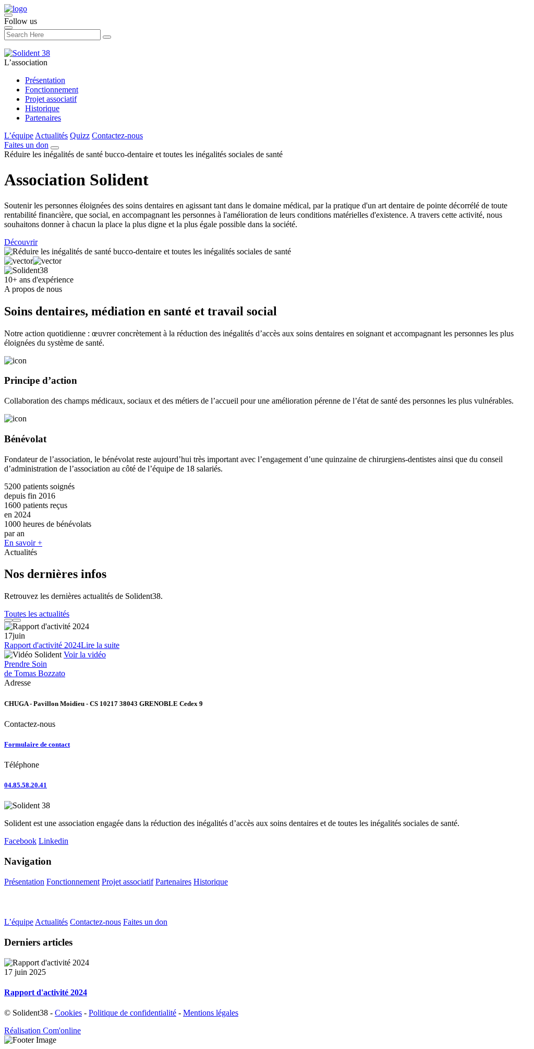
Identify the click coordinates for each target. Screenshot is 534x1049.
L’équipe (18, 135)
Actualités (51, 135)
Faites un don (26, 144)
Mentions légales (210, 1012)
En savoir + (23, 542)
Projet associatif (51, 99)
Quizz (80, 135)
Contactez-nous (117, 135)
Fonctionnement (51, 89)
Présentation (45, 80)
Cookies (68, 1012)
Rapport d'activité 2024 (42, 645)
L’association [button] (25, 62)
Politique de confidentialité (132, 1012)
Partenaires (43, 117)
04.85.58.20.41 (25, 785)
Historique (42, 108)
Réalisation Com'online (42, 1030)
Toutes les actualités (36, 613)
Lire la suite (100, 645)
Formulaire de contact (37, 744)
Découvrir (21, 242)
